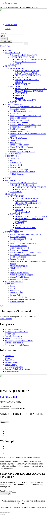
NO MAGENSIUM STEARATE (23, 55)
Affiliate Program (17, 174)
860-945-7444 (8, 396)
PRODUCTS (10, 66)
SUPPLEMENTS (17, 68)
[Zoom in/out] (1, 512)
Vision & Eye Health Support (21, 147)
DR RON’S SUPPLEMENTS (27, 71)
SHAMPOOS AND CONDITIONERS (31, 89)
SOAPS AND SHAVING (25, 100)
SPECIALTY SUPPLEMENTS (28, 75)
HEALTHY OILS (22, 77)
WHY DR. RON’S (12, 53)
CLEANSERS (21, 93)
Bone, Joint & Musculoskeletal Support (25, 116)
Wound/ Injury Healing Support (22, 151)
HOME (8, 50)
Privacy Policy (16, 167)
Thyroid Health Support (19, 145)
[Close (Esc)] (9, 512)
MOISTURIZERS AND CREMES (29, 91)
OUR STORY (16, 64)
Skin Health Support (18, 140)
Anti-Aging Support (18, 109)
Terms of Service (16, 165)
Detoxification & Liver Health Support (25, 125)
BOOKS (13, 102)
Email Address (6, 491)
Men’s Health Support (18, 138)
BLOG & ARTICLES (14, 154)
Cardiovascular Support (19, 120)
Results (4, 39)
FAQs (12, 160)
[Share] (6, 512)
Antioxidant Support (18, 113)
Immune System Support (20, 131)
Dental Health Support (19, 122)
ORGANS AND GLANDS (26, 73)
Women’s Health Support (20, 149)
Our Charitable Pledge (19, 169)
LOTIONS (19, 95)
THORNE (19, 82)
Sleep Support (15, 142)
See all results (6, 41)
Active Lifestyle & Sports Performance (25, 107)
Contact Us (14, 158)
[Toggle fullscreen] (4, 512)
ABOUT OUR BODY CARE (22, 57)
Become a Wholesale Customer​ (22, 172)
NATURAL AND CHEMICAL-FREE (30, 59)
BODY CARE (16, 86)
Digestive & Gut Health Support (23, 127)
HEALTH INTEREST (14, 104)
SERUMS (19, 98)
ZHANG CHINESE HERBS (27, 80)
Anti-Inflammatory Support (21, 111)
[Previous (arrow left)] (1, 514)
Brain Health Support (18, 118)
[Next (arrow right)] (4, 514)
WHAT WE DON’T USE (25, 62)
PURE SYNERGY (23, 84)
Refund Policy (15, 163)
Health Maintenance (18, 129)
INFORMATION (12, 156)
